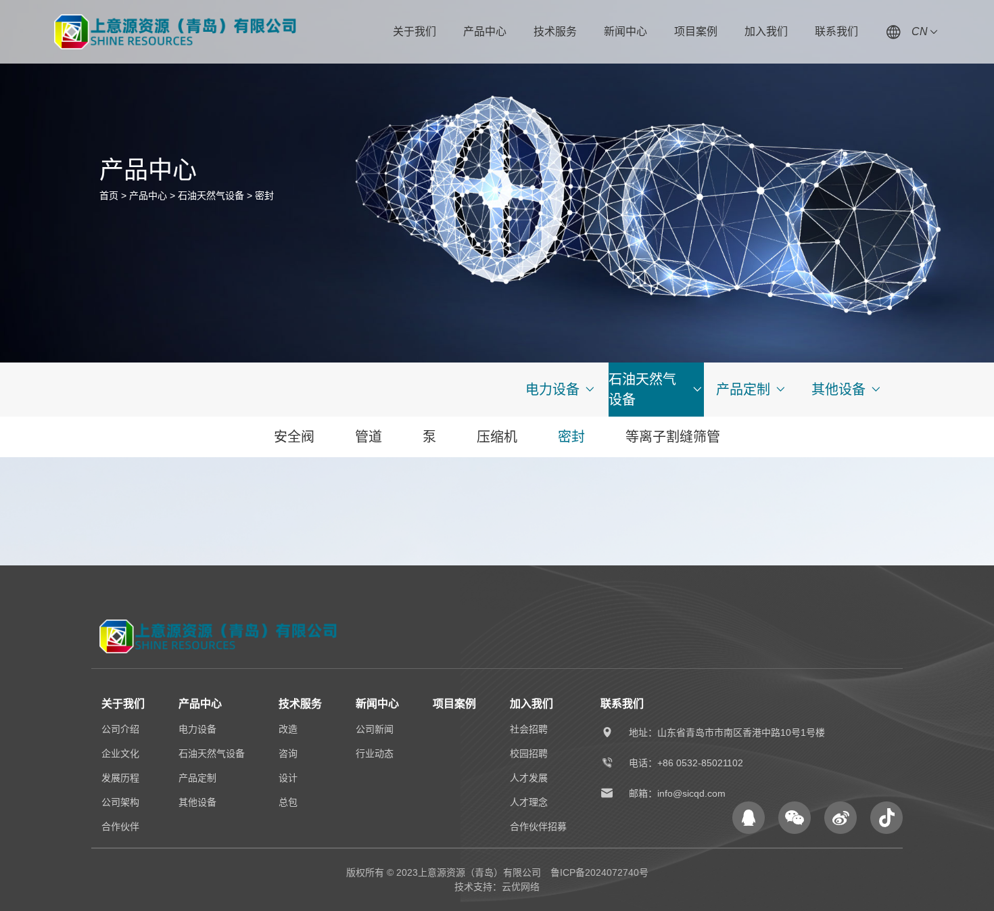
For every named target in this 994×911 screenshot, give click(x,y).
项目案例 (695, 31)
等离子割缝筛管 (672, 436)
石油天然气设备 (211, 195)
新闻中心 (625, 31)
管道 (368, 436)
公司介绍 (120, 729)
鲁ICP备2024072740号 (599, 872)
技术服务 (555, 31)
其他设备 (197, 802)
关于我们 (414, 31)
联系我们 (836, 31)
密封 (264, 195)
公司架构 (120, 802)
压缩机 (497, 436)
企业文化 (120, 753)
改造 (288, 729)
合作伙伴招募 (538, 826)
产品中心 (484, 31)
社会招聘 (529, 729)
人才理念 (529, 802)
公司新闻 (375, 729)
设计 (288, 777)
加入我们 (766, 31)
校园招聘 (529, 753)
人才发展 (529, 777)
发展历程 (120, 777)
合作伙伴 (120, 826)
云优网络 (521, 886)
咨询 (288, 753)
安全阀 (294, 436)
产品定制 (197, 777)
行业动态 (375, 753)
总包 (288, 802)
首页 (108, 195)
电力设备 (197, 729)
